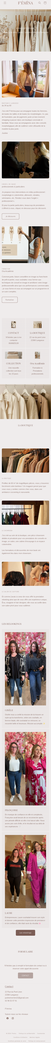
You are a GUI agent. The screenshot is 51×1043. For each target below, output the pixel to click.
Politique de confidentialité (27, 1033)
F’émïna (14, 1033)
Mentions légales (35, 1037)
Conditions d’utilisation (20, 1037)
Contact (9, 986)
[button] (5, 3)
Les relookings (25, 932)
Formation (10, 300)
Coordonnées (41, 1033)
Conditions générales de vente (17, 1041)
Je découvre (10, 216)
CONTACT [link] (25, 975)
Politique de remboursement (36, 1041)
